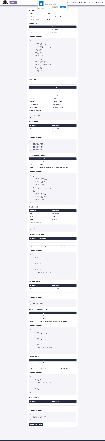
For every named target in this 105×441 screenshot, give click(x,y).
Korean (12, 2)
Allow (63, 7)
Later (55, 7)
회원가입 (100, 2)
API (75, 2)
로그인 (92, 2)
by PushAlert (42, 8)
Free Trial (83, 2)
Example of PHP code (36, 424)
